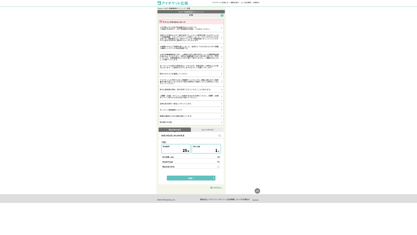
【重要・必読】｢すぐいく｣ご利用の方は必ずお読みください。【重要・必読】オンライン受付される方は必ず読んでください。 (189, 96)
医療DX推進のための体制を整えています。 (176, 116)
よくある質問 (246, 2)
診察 (188, 8)
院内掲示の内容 (166, 122)
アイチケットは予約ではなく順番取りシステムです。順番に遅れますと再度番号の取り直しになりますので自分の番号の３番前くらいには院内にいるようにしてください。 (189, 82)
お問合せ (256, 2)
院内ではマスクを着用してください (174, 73)
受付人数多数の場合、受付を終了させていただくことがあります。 (186, 89)
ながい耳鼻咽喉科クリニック (174, 8)
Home (160, 8)
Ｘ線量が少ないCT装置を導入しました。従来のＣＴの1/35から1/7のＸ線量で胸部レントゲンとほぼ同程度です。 (189, 47)
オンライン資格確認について (171, 110)
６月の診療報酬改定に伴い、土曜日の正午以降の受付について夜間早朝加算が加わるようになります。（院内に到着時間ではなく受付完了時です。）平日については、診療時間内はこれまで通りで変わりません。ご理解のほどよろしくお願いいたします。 (189, 57)
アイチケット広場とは (220, 2)
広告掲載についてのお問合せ (238, 199)
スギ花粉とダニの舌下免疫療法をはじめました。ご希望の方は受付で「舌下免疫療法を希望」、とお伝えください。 (185, 28)
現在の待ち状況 (175, 130)
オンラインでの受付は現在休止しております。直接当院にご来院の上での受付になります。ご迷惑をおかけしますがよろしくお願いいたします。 (189, 67)
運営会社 (203, 199)
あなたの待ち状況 (207, 130)
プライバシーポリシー (217, 199)
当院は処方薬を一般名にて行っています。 (176, 103)
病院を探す (235, 2)
